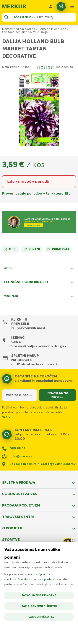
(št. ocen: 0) (64, 67)
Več (5, 417)
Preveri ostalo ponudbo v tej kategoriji (35, 193)
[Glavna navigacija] (72, 6)
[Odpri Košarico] (61, 6)
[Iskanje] (6, 17)
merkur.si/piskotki (38, 574)
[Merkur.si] (14, 6)
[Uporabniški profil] (50, 6)
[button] (39, 109)
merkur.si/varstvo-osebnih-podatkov (31, 579)
